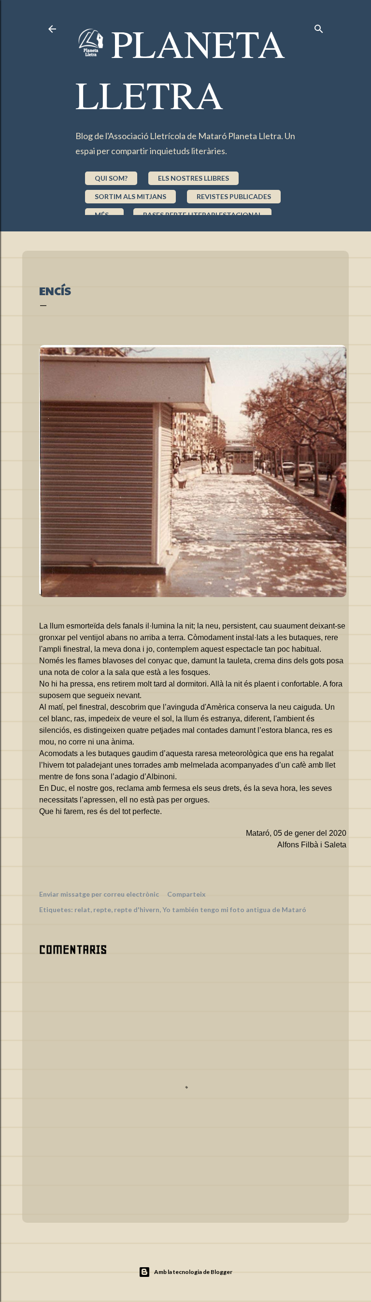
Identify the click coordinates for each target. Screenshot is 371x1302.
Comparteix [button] (186, 894)
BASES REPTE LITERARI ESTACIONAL (202, 215)
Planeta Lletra (180, 68)
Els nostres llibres (193, 178)
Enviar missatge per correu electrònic (99, 894)
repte (102, 909)
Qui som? (111, 178)
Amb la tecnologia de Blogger (193, 1271)
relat (82, 909)
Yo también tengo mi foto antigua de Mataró (234, 909)
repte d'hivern (136, 909)
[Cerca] (319, 26)
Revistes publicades (234, 196)
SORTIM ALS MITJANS (130, 196)
